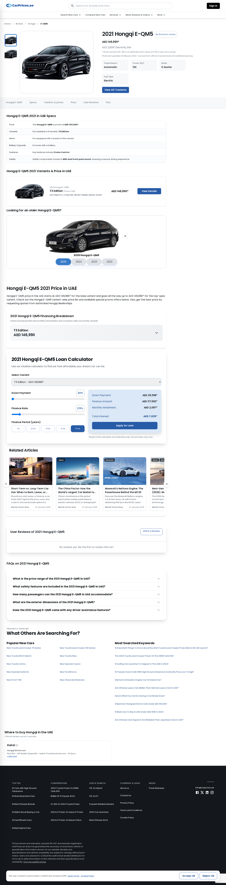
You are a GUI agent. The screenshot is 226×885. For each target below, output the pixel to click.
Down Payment (21, 393)
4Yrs (63, 428)
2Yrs (33, 428)
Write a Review (151, 531)
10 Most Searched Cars (23, 796)
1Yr (18, 428)
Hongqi (31, 23)
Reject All (208, 876)
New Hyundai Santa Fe (18, 671)
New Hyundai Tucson (70, 663)
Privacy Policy (127, 802)
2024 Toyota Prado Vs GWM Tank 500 (64, 790)
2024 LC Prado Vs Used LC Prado (67, 812)
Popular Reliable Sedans (101, 804)
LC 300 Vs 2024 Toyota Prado (65, 804)
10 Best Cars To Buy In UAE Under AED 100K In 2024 (139, 711)
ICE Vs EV (93, 796)
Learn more (73, 875)
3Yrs (48, 428)
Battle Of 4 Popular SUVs (63, 796)
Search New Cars (69, 14)
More (160, 14)
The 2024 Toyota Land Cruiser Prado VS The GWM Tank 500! (144, 655)
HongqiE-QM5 (14, 102)
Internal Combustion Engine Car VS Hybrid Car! (138, 679)
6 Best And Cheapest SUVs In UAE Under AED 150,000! (141, 703)
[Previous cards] (6, 483)
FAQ (108, 102)
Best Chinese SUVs (98, 820)
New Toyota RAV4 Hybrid (19, 655)
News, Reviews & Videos (138, 14)
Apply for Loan (125, 425)
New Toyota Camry (16, 663)
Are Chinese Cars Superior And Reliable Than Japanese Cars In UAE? (149, 719)
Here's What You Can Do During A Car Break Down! (140, 695)
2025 (63, 261)
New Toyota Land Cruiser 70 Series (24, 647)
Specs (33, 102)
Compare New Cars (95, 14)
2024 (79, 261)
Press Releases (156, 788)
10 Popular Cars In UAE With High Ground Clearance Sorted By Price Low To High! (154, 671)
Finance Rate (20, 408)
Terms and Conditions (131, 810)
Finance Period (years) (26, 422)
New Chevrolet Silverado (72, 679)
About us (124, 788)
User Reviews (91, 102)
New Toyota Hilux (68, 655)
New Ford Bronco (68, 671)
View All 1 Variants (116, 89)
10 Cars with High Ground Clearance (24, 790)
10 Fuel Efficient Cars (22, 820)
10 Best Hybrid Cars (21, 828)
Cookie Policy (127, 817)
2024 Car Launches (99, 812)
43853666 (12, 756)
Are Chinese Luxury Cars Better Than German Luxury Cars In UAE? (147, 687)
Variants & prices (53, 102)
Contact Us (125, 795)
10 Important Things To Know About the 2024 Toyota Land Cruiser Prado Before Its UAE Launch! (161, 647)
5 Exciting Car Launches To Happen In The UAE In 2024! (142, 663)
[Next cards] (167, 483)
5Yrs (77, 428)
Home (7, 23)
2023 (94, 261)
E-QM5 (44, 23)
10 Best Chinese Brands (23, 804)
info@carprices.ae (204, 787)
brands (19, 23)
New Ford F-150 (14, 679)
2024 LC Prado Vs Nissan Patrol (66, 820)
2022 (109, 261)
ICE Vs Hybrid (95, 788)
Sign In (213, 5)
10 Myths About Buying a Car (26, 812)
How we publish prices (35, 861)
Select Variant (20, 375)
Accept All (188, 876)
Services (114, 14)
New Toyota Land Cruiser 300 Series (77, 647)
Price (73, 102)
